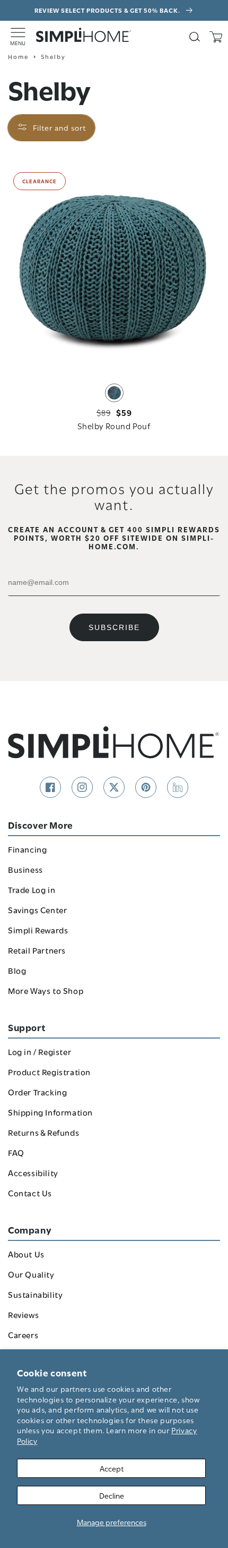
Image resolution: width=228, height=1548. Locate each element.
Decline (111, 1495)
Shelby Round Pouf (113, 425)
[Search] (194, 36)
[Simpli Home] (83, 35)
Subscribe (114, 627)
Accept (112, 1468)
